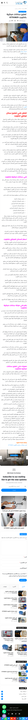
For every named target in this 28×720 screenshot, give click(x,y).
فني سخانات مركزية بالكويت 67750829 (17, 445)
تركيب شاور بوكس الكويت (11, 591)
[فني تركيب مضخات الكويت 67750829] (22, 620)
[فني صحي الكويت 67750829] (23, 667)
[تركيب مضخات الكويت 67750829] (22, 613)
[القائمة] (2, 3)
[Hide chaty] (4, 716)
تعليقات (5, 586)
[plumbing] (21, 2)
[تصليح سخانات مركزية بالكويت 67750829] (22, 606)
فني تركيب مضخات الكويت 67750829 (11, 619)
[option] (14, 457)
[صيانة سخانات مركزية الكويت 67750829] (22, 600)
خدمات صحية (24, 51)
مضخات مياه (23, 691)
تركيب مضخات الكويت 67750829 (9, 611)
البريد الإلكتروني (23, 562)
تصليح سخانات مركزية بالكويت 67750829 (10, 605)
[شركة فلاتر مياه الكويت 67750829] (23, 673)
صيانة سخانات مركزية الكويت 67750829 (10, 599)
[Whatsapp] (4, 707)
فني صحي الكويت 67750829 (10, 665)
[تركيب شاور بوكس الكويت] (22, 593)
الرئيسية (24, 8)
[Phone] (4, 712)
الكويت (25, 107)
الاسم (25, 557)
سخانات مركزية (18, 8)
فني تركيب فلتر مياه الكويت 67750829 (11, 679)
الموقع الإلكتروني (23, 568)
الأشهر (23, 586)
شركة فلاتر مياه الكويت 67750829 (9, 672)
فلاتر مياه (24, 698)
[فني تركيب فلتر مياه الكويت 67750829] (23, 680)
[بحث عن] (4, 3)
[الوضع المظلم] (7, 3)
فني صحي (23, 696)
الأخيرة (14, 586)
